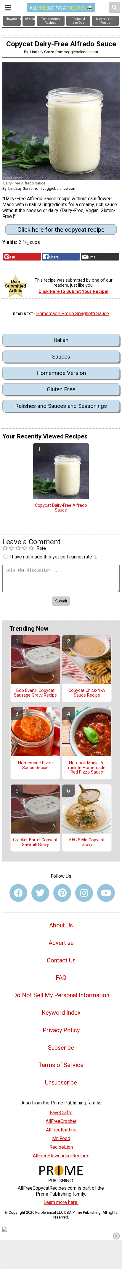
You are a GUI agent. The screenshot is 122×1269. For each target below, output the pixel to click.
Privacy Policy (61, 1030)
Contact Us (61, 960)
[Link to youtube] (106, 893)
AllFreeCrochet (61, 1121)
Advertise (61, 942)
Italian (61, 340)
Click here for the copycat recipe (61, 229)
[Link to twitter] (40, 893)
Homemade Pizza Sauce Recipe (35, 765)
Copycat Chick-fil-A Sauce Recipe (86, 693)
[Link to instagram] (84, 893)
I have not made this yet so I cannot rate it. (53, 557)
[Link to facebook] (18, 893)
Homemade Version (61, 373)
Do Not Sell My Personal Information (61, 995)
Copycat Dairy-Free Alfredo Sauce (61, 508)
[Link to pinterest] (62, 893)
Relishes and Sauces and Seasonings (61, 406)
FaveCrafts (61, 1112)
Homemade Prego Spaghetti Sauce (72, 313)
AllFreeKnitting (61, 1130)
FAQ (61, 977)
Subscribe (61, 1047)
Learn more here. (61, 1202)
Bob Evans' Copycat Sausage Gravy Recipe (35, 693)
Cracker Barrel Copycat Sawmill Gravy (35, 842)
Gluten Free (61, 389)
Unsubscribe (61, 1082)
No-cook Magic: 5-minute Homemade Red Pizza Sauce (86, 768)
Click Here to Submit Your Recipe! (73, 291)
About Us (61, 925)
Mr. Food (61, 1138)
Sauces (61, 356)
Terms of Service (61, 1064)
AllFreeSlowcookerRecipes (61, 1155)
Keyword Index (61, 1012)
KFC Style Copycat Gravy (87, 842)
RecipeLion (61, 1147)
